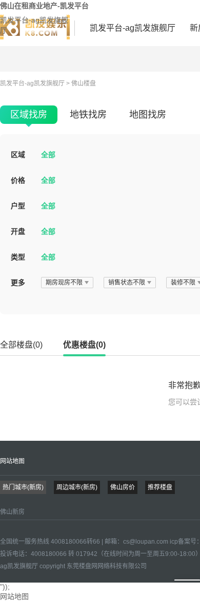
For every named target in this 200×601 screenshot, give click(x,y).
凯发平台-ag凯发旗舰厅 (34, 25)
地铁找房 (88, 115)
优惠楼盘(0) (84, 344)
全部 (48, 155)
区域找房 (28, 115)
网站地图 (12, 461)
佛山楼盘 (83, 83)
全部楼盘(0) (21, 344)
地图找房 (147, 115)
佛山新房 (12, 512)
